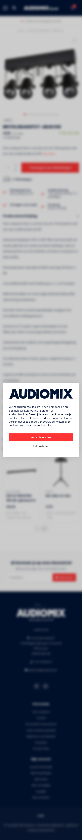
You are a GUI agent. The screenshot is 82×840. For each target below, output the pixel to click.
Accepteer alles (41, 437)
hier (28, 425)
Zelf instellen (41, 446)
